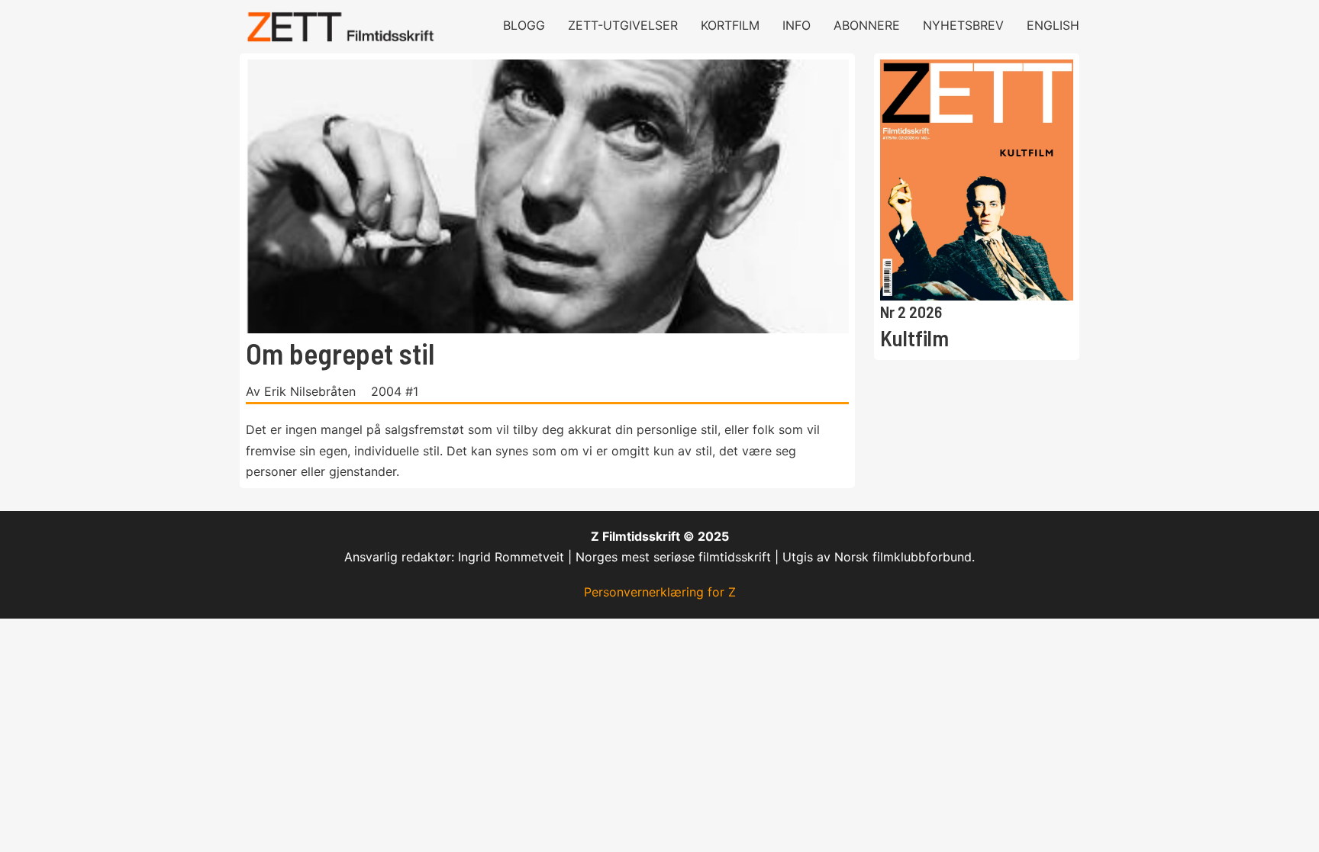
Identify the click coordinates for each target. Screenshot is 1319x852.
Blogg (524, 25)
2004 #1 (394, 391)
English (1053, 25)
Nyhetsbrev (963, 25)
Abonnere (867, 25)
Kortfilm (730, 25)
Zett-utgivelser (623, 25)
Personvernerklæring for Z (660, 592)
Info (796, 25)
